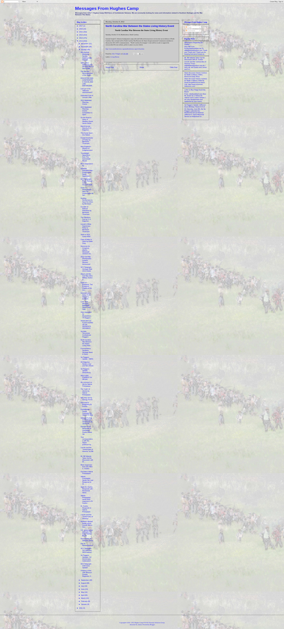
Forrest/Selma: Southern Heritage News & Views (87, 351)
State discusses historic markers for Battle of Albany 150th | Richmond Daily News (195, 74)
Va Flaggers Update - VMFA (87, 358)
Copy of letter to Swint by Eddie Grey (87, 241)
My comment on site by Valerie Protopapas (86, 384)
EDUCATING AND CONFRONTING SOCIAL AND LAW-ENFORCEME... (87, 81)
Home (142, 67)
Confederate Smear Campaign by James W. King (87, 412)
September (85, 580)
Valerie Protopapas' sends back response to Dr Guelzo (87, 499)
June (83, 589)
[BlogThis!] (136, 54)
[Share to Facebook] (140, 54)
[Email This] (134, 54)
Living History (114, 57)
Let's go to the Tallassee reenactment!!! (87, 90)
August (83, 583)
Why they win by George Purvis (86, 398)
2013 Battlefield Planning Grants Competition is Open (86, 110)
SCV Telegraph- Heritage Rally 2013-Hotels (86, 269)
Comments (191, 31)
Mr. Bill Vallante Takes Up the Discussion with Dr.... (87, 459)
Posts (189, 27)
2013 (81, 38)
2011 (81, 608)
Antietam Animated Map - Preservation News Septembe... (87, 172)
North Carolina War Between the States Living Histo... (86, 342)
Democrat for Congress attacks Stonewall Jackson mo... (86, 250)
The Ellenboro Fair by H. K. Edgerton (86, 219)
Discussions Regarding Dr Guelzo (86, 404)
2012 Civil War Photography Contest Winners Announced (86, 260)
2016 (81, 29)
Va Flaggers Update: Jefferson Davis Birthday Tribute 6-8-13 (195, 106)
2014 (81, 35)
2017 (81, 26)
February (84, 601)
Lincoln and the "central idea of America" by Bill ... (87, 450)
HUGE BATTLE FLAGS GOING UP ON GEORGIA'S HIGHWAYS (87, 324)
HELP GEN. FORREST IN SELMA (86, 377)
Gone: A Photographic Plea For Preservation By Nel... (87, 191)
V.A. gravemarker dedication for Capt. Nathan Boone (87, 533)
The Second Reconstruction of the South (87, 73)
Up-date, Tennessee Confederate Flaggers (86, 334)
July (82, 586)
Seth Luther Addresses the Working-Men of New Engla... (87, 65)
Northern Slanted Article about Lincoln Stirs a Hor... (87, 524)
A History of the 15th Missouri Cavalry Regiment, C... (86, 573)
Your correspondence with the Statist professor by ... (87, 440)
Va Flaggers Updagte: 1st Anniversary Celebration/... (86, 558)
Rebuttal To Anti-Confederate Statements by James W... (86, 420)
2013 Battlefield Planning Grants (86, 102)
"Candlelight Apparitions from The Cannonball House (85, 156)
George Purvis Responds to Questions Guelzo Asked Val (86, 430)
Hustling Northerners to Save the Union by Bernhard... (87, 201)
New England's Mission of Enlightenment (86, 148)
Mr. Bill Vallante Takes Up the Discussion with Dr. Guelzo (194, 58)
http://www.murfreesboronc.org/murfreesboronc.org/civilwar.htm (125, 49)
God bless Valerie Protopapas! (87, 472)
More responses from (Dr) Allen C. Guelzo (87, 467)
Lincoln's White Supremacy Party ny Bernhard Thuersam (86, 227)
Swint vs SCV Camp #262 (86, 235)
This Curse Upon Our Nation (87, 134)
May (83, 592)
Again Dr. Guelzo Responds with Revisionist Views (87, 489)
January (84, 604)
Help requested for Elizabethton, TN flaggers (86, 315)
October (84, 50)
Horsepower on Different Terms (87, 539)
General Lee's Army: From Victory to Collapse (86, 295)
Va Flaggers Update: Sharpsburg (86, 370)
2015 (81, 32)
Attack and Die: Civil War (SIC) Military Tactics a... (87, 276)
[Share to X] (138, 54)
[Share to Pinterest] (142, 54)
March (83, 598)
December (85, 44)
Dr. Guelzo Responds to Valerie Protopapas (86, 508)
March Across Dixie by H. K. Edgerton (86, 128)
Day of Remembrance (87, 544)
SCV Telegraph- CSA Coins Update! (86, 566)
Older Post (173, 67)
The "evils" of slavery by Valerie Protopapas (85, 391)
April (83, 595)
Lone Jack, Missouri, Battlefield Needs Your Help (86, 305)
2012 (81, 41)
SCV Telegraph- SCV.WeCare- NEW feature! (86, 550)
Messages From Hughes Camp (107, 8)
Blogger (152, 624)
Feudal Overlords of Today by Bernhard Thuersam (87, 140)
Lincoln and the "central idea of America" (87, 516)
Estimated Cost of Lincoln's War (87, 96)
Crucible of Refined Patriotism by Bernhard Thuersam (86, 210)
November (85, 47)
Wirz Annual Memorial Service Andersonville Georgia (86, 56)
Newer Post (110, 67)
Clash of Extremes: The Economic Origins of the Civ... (87, 286)
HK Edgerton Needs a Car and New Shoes (87, 364)
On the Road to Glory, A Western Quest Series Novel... (87, 120)
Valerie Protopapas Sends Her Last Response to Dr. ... (87, 480)
